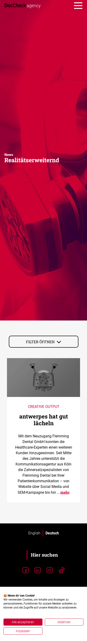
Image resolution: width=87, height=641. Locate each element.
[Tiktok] (62, 570)
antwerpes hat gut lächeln (43, 420)
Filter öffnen (40, 341)
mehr (65, 492)
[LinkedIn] (38, 570)
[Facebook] (25, 570)
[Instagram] (50, 570)
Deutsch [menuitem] (52, 533)
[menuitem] (34, 533)
